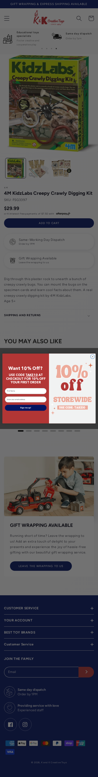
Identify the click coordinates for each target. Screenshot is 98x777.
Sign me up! (25, 408)
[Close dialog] (92, 356)
